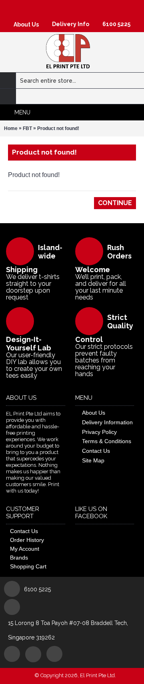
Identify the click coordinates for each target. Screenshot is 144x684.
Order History (27, 540)
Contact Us (96, 451)
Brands (19, 557)
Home (11, 128)
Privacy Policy (99, 432)
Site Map (93, 460)
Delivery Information (107, 422)
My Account (24, 549)
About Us (93, 412)
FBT (27, 128)
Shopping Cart (28, 566)
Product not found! (58, 128)
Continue (115, 203)
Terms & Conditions (106, 441)
